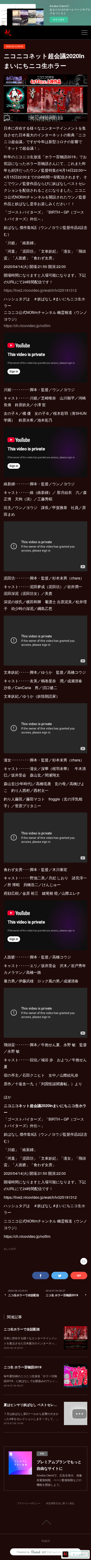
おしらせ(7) (10, 1248)
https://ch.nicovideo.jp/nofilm (27, 325)
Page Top (45, 1522)
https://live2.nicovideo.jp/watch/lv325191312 (40, 290)
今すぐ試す (59, 19)
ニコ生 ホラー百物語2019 (23, 1367)
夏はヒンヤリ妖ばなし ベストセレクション (35, 1404)
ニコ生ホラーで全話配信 (22, 1329)
